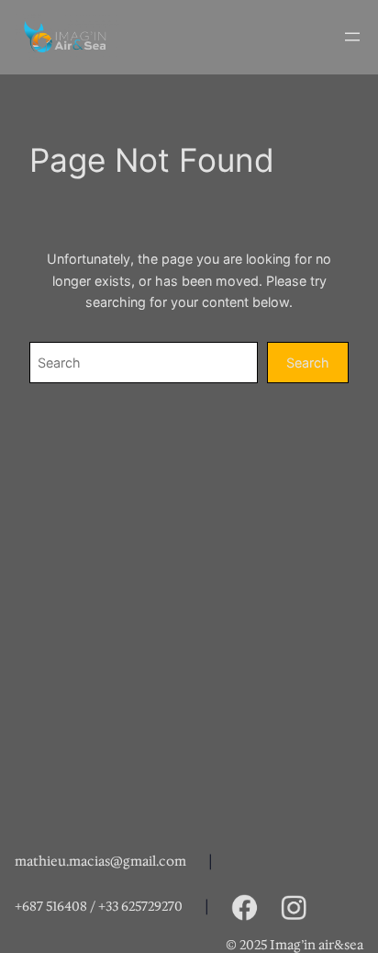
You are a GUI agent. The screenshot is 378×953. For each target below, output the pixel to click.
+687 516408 (51, 906)
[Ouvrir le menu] (352, 37)
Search (307, 362)
